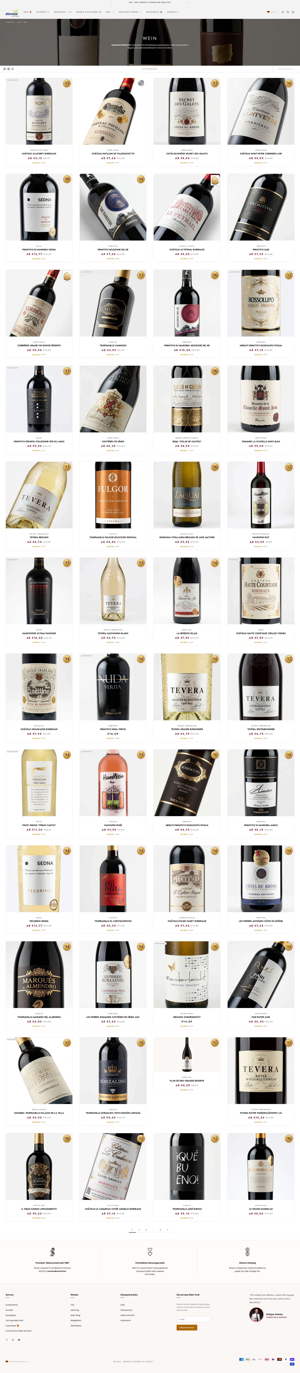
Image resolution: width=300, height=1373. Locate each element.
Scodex (261, 630)
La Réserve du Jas (187, 633)
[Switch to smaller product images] (9, 69)
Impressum (125, 1320)
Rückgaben (11, 1315)
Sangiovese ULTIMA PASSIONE (39, 633)
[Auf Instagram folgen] (13, 1340)
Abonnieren (187, 1327)
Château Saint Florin (39, 150)
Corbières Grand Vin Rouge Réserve (39, 345)
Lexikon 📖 (173, 12)
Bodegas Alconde (39, 1109)
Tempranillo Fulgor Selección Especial (113, 537)
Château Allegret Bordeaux (39, 153)
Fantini (39, 246)
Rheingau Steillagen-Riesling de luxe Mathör (186, 537)
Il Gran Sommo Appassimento (39, 1209)
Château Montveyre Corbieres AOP (261, 153)
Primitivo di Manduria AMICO (261, 825)
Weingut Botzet (187, 1013)
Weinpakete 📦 (154, 12)
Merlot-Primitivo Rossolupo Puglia (261, 345)
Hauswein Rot (261, 537)
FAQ (72, 1304)
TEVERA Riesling (39, 537)
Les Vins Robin (113, 1205)
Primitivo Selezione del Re (113, 249)
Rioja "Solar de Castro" (187, 441)
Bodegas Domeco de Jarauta (187, 438)
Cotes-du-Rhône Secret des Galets (187, 153)
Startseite (10, 22)
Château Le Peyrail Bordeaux (186, 249)
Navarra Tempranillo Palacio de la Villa (39, 1113)
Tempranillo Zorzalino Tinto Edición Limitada (113, 1113)
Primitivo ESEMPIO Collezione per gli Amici (39, 441)
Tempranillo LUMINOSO (113, 345)
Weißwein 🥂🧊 (62, 12)
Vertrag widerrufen (14, 1320)
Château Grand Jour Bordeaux (39, 729)
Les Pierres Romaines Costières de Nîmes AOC (113, 1017)
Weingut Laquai (186, 534)
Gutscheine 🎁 (12, 1325)
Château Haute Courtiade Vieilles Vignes (261, 633)
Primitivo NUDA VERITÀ (113, 729)
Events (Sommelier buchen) (19, 1331)
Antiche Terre (39, 1205)
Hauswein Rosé (113, 825)
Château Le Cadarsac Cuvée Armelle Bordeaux (113, 1209)
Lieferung (75, 1310)
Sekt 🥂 (110, 12)
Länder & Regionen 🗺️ (88, 12)
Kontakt (9, 1310)
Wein (26, 22)
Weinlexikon (76, 1325)
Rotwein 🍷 (43, 12)
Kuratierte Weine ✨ (130, 12)
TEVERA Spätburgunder (261, 729)
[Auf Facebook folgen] (7, 1340)
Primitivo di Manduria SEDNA (39, 249)
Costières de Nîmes (113, 441)
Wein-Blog (75, 1315)
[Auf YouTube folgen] (19, 1340)
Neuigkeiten (76, 1320)
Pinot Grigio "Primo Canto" (39, 825)
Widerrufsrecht (127, 1315)
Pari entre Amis (261, 1017)
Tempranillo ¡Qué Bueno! (187, 1209)
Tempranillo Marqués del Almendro (39, 1017)
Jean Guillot (39, 726)
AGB (122, 1304)
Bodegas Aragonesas (260, 534)
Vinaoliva (113, 342)
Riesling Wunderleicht (187, 1017)
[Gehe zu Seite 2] (167, 1229)
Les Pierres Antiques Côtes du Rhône (261, 921)
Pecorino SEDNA (39, 921)
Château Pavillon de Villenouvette (113, 153)
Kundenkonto (12, 1304)
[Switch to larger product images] (5, 69)
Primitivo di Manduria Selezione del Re (187, 345)
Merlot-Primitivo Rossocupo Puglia (187, 825)
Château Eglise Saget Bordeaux (187, 921)
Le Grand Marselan (261, 1209)
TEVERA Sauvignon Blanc (113, 633)
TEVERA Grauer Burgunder (187, 729)
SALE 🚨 (28, 12)
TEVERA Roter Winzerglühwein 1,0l (261, 1113)
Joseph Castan (113, 150)
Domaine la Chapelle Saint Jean (261, 441)
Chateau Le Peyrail (187, 246)
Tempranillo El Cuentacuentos (113, 921)
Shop (19, 22)
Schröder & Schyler (187, 918)
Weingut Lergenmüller (39, 534)
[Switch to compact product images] (12, 69)
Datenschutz (126, 1310)
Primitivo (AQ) (261, 249)
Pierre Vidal (187, 630)
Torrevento (113, 246)
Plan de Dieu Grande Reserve (187, 1080)
